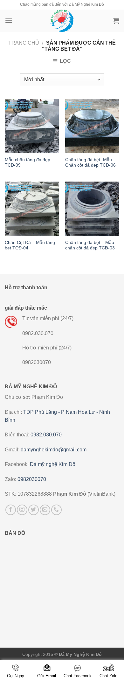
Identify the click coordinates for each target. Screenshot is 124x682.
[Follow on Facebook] (10, 510)
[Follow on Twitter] (33, 510)
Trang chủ (23, 43)
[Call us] (56, 510)
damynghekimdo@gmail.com (53, 449)
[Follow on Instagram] (22, 510)
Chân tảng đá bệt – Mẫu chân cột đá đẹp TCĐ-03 (90, 245)
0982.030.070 (46, 434)
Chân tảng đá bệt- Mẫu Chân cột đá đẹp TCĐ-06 (90, 162)
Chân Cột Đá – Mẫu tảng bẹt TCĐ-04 (30, 245)
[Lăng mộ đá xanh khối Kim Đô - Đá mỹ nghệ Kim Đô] (62, 21)
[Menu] (8, 20)
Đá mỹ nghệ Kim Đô (52, 464)
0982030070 (31, 479)
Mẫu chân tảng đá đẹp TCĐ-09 (27, 162)
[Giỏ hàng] (116, 21)
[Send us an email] (45, 510)
